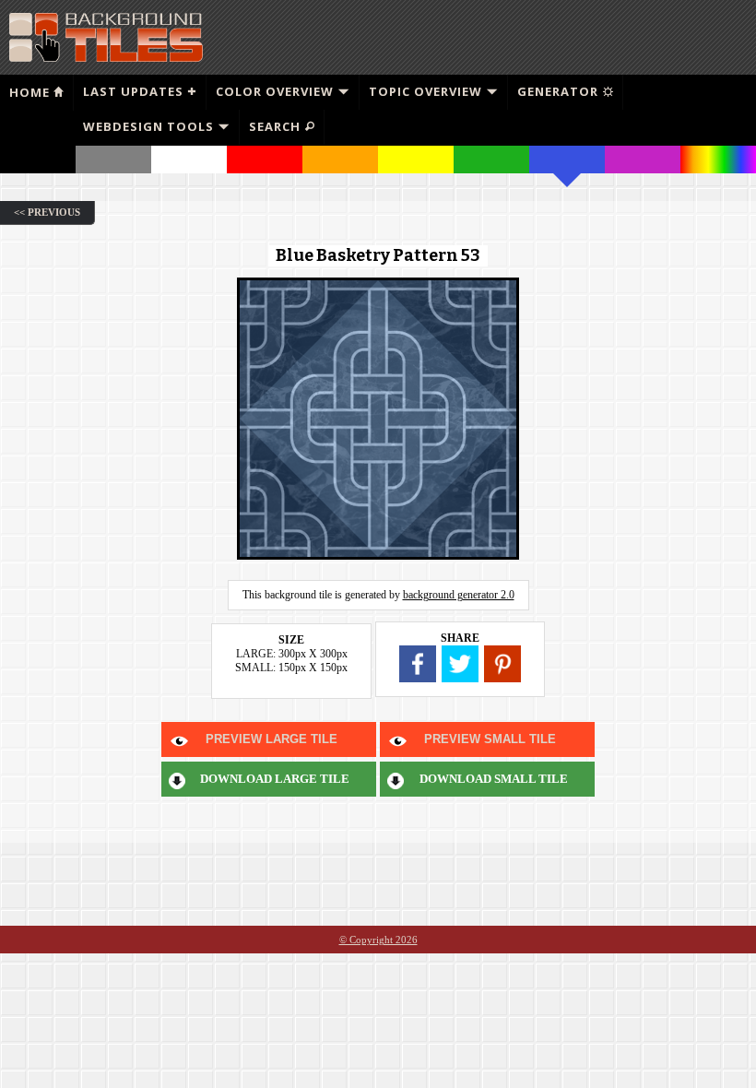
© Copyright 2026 (378, 939)
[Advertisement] (535, 37)
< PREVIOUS (47, 212)
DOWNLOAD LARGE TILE (274, 779)
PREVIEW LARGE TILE (271, 739)
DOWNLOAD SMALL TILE (493, 779)
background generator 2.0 (458, 594)
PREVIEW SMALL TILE (490, 739)
